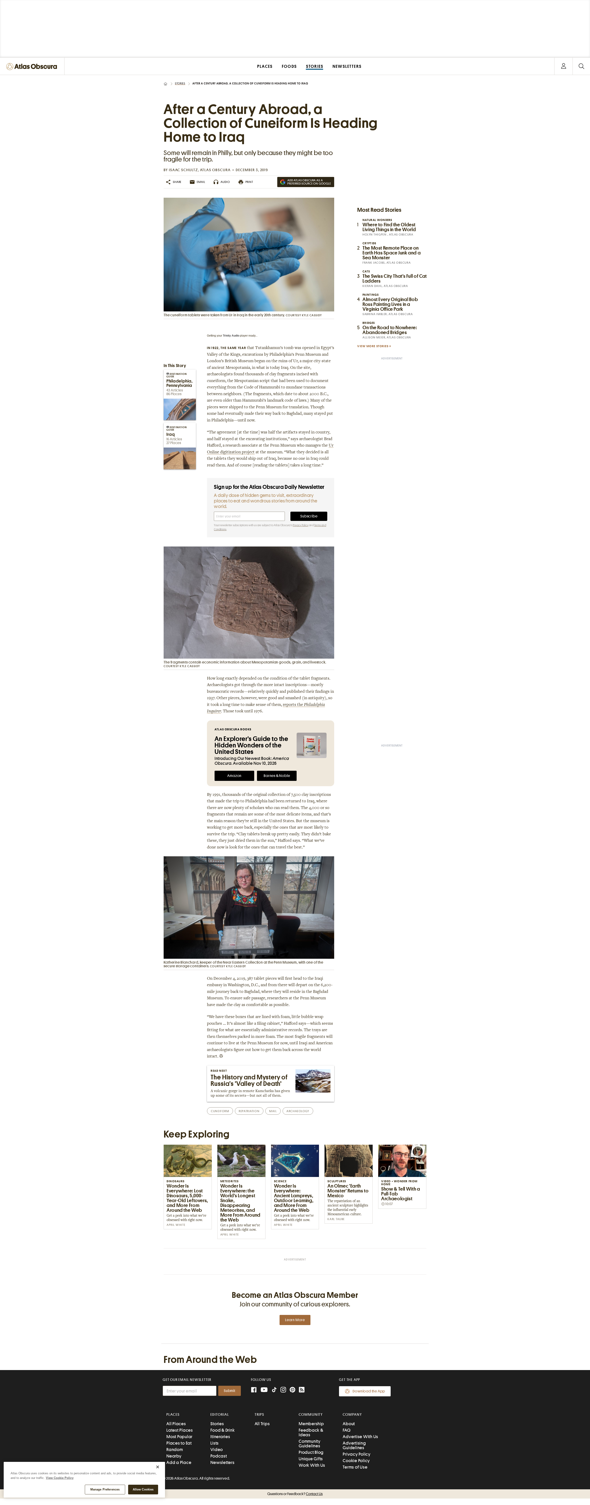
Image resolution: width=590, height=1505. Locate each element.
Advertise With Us (360, 1436)
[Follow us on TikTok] (274, 1390)
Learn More (295, 1320)
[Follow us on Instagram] (283, 1390)
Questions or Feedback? (295, 1494)
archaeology (297, 1111)
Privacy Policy (300, 525)
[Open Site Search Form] (581, 66)
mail (273, 1111)
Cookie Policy (356, 1460)
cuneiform (220, 1111)
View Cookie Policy (60, 1478)
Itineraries (220, 1436)
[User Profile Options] (563, 66)
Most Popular (179, 1436)
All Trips (262, 1423)
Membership (311, 1423)
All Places (176, 1423)
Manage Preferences (105, 1489)
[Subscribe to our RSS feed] (301, 1390)
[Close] (158, 1467)
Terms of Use (355, 1467)
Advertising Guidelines (354, 1445)
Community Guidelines (310, 1443)
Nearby (174, 1456)
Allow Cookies (143, 1489)
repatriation (249, 1111)
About (349, 1423)
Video (216, 1449)
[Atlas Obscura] (32, 67)
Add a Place (178, 1462)
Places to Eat (179, 1443)
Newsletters (222, 1462)
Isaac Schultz (183, 170)
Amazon (234, 776)
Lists (214, 1443)
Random (174, 1449)
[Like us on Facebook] (254, 1390)
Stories (180, 83)
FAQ (346, 1430)
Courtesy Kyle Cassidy (304, 315)
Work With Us (312, 1465)
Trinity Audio (231, 335)
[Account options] (563, 66)
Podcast (218, 1456)
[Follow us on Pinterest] (292, 1390)
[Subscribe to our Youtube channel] (264, 1390)
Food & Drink (222, 1430)
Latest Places (179, 1430)
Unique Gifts (311, 1459)
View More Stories (373, 346)
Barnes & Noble (277, 776)
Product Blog (311, 1452)
